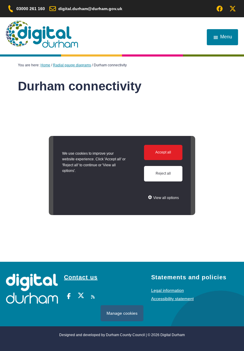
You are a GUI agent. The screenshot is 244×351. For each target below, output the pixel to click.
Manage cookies (122, 313)
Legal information (167, 290)
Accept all (163, 152)
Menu (226, 36)
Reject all (163, 173)
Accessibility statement (172, 298)
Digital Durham (42, 34)
